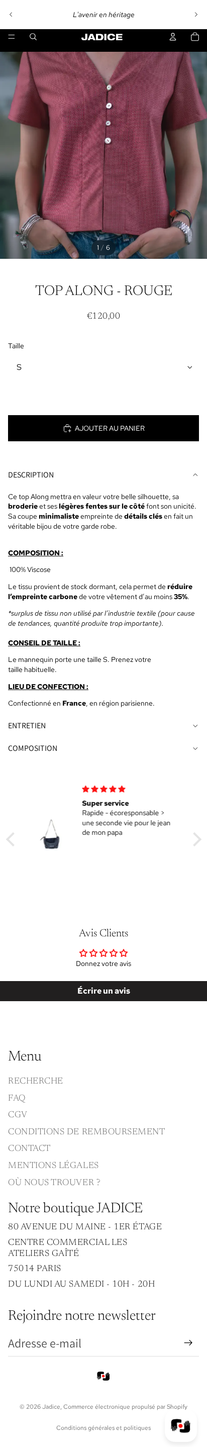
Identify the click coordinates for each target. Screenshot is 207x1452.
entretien (27, 725)
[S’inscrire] (188, 1342)
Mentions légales (53, 1166)
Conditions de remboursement (86, 1132)
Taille (16, 345)
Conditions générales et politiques (103, 1428)
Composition (32, 748)
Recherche (35, 1081)
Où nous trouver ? (54, 1182)
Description (31, 474)
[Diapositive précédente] (11, 15)
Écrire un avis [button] (103, 991)
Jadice (51, 1407)
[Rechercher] (33, 37)
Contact (29, 1148)
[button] (13, 839)
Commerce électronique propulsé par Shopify (125, 1407)
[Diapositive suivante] (196, 15)
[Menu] (11, 36)
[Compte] (173, 37)
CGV (18, 1115)
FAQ (17, 1098)
